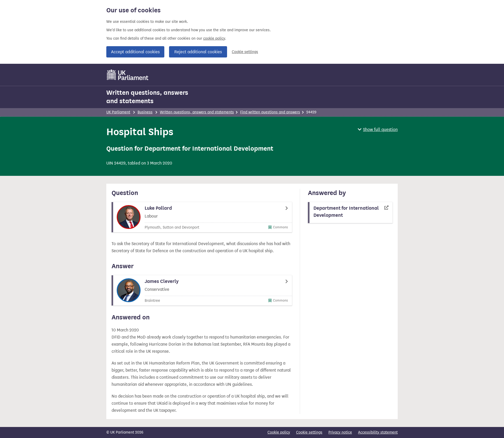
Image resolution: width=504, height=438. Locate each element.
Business (145, 112)
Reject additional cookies (198, 51)
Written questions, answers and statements (147, 97)
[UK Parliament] (127, 75)
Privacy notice (340, 432)
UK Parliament (118, 112)
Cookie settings (245, 52)
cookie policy (214, 38)
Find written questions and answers (270, 112)
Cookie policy (278, 432)
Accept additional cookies (135, 51)
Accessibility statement (378, 432)
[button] (378, 129)
